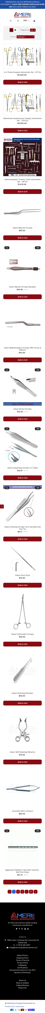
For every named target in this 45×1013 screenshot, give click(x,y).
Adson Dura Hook (22, 575)
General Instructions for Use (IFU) (22, 970)
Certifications (22, 968)
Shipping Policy (22, 958)
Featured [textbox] (20, 37)
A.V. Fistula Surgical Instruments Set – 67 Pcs (22, 72)
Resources (22, 988)
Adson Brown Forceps (22, 409)
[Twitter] (17, 929)
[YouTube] (25, 929)
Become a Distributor (22, 972)
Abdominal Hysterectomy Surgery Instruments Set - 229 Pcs (22, 119)
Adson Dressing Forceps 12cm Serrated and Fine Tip (22, 528)
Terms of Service (22, 960)
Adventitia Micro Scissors (22, 811)
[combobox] (26, 20)
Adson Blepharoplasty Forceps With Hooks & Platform (22, 349)
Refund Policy (22, 955)
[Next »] (35, 892)
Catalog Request (22, 985)
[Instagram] (22, 929)
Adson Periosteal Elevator (22, 693)
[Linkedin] (28, 929)
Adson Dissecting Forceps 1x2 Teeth (22, 468)
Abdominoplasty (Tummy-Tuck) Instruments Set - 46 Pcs (22, 180)
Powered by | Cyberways (14, 1006)
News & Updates (22, 983)
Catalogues (22, 965)
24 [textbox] (32, 30)
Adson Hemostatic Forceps (22, 634)
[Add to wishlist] (39, 53)
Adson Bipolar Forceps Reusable (22, 287)
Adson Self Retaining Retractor (22, 752)
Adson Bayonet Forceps (22, 228)
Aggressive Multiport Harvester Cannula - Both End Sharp (22, 871)
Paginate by (25, 30)
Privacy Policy (22, 963)
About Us (22, 980)
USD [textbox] (25, 20)
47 (31, 892)
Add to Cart (22, 82)
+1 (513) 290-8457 (23, 945)
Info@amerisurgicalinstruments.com (23, 947)
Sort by (13, 37)
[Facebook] (19, 929)
